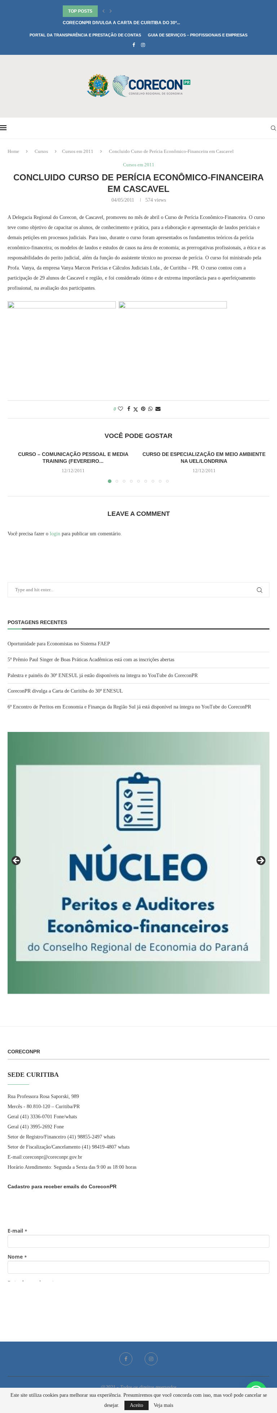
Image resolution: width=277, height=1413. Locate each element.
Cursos (41, 151)
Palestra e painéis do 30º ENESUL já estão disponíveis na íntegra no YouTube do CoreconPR (103, 675)
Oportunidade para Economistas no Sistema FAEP (59, 643)
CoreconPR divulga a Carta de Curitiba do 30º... (121, 22)
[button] (103, 11)
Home (13, 151)
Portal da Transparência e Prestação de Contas (85, 35)
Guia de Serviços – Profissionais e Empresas (197, 35)
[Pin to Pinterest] (143, 409)
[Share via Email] (158, 409)
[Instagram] (143, 45)
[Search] (273, 128)
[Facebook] (133, 45)
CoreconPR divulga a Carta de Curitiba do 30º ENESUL (65, 691)
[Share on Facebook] (128, 409)
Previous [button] (16, 861)
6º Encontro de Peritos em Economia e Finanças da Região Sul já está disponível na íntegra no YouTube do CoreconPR (129, 707)
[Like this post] (120, 409)
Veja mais (163, 1405)
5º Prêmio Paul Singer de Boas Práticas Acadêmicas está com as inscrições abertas (91, 659)
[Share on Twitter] (135, 409)
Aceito (136, 1405)
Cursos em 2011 (77, 151)
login (55, 533)
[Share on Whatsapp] (150, 409)
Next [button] (260, 861)
